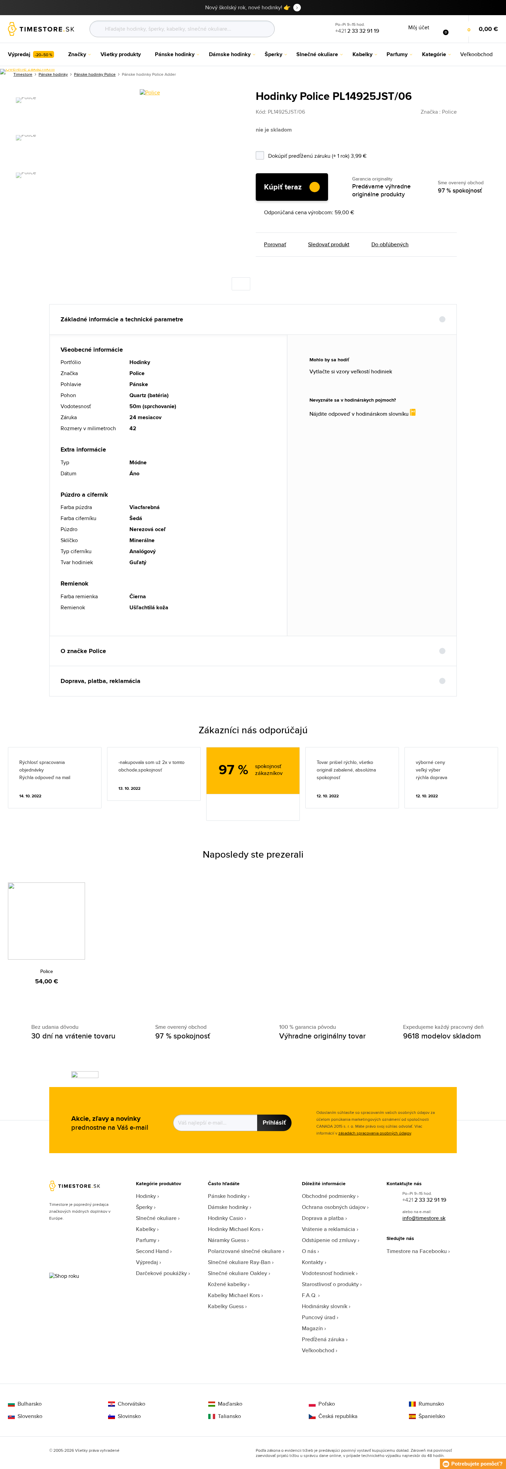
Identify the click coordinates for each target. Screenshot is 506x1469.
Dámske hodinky (228, 1207)
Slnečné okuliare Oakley (237, 1273)
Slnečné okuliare (156, 1218)
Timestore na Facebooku (417, 1251)
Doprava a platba (323, 1218)
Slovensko (30, 1416)
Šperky (144, 1207)
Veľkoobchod (318, 1350)
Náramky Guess (227, 1240)
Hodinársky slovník (324, 1306)
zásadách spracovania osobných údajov (374, 1133)
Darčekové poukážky (161, 1273)
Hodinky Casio (225, 1218)
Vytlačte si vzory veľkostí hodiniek (350, 371)
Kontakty (312, 1262)
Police (46, 971)
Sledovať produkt (328, 244)
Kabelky (146, 1229)
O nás (309, 1251)
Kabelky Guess (226, 1306)
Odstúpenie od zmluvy (329, 1240)
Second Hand (152, 1251)
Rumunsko (431, 1403)
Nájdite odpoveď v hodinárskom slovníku (359, 413)
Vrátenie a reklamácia (328, 1229)
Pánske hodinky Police (95, 74)
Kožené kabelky (227, 1284)
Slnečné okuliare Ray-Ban (239, 1262)
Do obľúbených (390, 244)
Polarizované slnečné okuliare (244, 1251)
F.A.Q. (309, 1295)
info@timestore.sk (423, 1218)
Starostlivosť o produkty (330, 1284)
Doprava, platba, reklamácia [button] (100, 680)
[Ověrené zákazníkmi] (27, 71)
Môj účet (418, 27)
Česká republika (338, 1416)
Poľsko (326, 1403)
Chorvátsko (131, 1403)
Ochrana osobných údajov (334, 1207)
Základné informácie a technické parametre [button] (122, 319)
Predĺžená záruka (323, 1339)
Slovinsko (129, 1416)
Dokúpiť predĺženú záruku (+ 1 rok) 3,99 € (335, 155)
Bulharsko (30, 1403)
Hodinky (146, 1196)
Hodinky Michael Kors (234, 1229)
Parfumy (146, 1240)
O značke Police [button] (83, 650)
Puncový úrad (318, 1317)
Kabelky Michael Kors (234, 1295)
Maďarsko (230, 1403)
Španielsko (432, 1416)
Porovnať (275, 244)
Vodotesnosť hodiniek (328, 1273)
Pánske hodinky (227, 1196)
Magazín (312, 1328)
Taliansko (229, 1416)
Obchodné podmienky (329, 1196)
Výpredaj (147, 1262)
